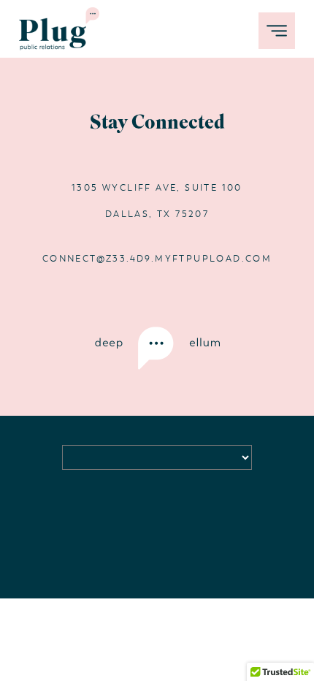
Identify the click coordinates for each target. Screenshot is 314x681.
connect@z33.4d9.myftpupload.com (157, 259)
